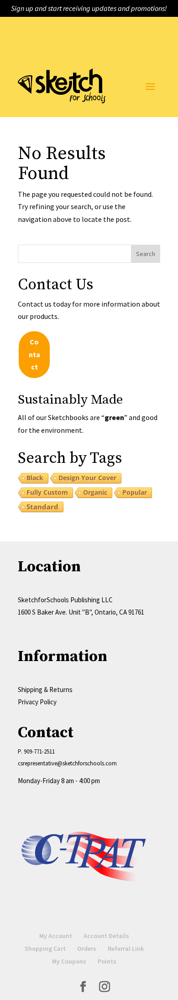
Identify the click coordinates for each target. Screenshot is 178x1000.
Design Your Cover (87, 477)
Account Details (106, 936)
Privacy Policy (37, 701)
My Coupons (69, 961)
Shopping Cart (45, 948)
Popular (134, 492)
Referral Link (126, 948)
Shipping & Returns (45, 689)
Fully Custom (47, 492)
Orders (86, 948)
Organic (95, 492)
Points (107, 961)
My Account (55, 936)
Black (34, 477)
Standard (42, 506)
